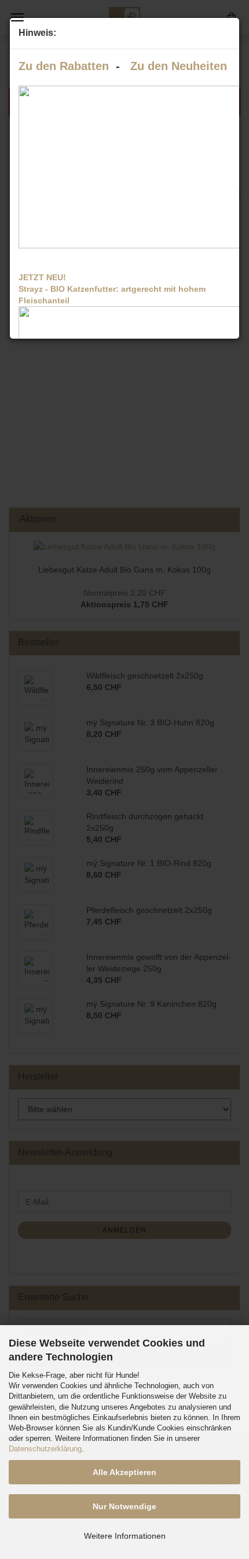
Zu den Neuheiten (178, 66)
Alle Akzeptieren (124, 1472)
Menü (17, 17)
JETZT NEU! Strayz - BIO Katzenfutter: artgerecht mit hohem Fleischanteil (112, 289)
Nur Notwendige (124, 1506)
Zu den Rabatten (64, 66)
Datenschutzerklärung (45, 1448)
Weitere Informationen (125, 1535)
